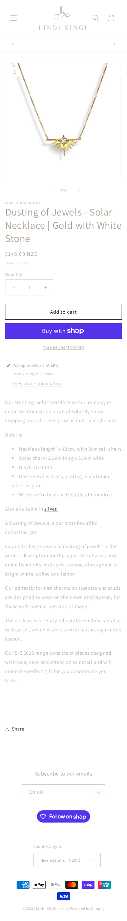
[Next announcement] (114, 44)
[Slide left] (48, 190)
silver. (51, 509)
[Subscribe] (97, 792)
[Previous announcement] (12, 44)
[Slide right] (78, 190)
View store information (38, 383)
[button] (13, 17)
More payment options (63, 347)
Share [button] (18, 729)
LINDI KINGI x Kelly (52, 908)
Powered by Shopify (87, 908)
